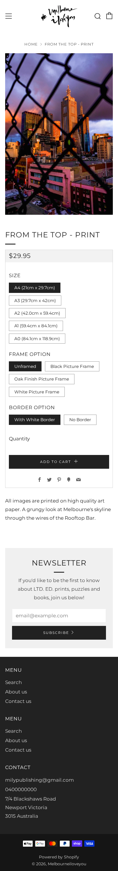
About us (16, 692)
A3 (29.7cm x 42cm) (35, 300)
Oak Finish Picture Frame (41, 379)
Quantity (19, 439)
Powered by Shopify (59, 857)
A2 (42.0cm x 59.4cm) (37, 313)
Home (31, 44)
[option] (59, 134)
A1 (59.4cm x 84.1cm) (36, 325)
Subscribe (56, 632)
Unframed (25, 366)
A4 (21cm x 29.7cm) (34, 287)
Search (13, 682)
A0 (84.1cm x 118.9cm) (37, 338)
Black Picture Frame (72, 366)
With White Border (34, 419)
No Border (80, 419)
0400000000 (21, 789)
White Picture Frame (36, 392)
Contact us (18, 701)
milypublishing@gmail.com (39, 780)
